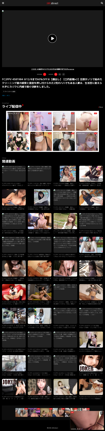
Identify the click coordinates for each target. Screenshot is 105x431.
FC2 (9, 95)
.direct (52, 3)
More (101, 107)
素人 (4, 95)
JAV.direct (55, 428)
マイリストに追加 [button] (10, 91)
